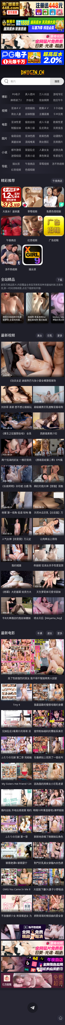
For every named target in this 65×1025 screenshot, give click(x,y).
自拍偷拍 (30, 108)
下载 (59, 279)
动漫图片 (58, 136)
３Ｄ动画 (58, 108)
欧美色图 (44, 136)
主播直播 (44, 114)
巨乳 (49, 335)
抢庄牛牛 (58, 100)
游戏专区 (58, 94)
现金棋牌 (44, 100)
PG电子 (16, 94)
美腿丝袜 (16, 141)
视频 (4, 110)
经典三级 (30, 128)
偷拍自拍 (30, 122)
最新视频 (8, 335)
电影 (4, 124)
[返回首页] (60, 1018)
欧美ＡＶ (44, 108)
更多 (59, 335)
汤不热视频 (58, 163)
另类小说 (30, 155)
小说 (4, 152)
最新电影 (8, 633)
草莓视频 (44, 163)
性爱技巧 (58, 155)
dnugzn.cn (32, 72)
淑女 (49, 633)
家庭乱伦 (30, 149)
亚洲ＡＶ (16, 108)
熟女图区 (44, 141)
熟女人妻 (16, 114)
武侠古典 (58, 149)
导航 (4, 166)
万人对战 (44, 94)
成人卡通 (44, 122)
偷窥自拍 (16, 136)
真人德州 (30, 94)
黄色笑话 (44, 155)
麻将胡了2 (16, 100)
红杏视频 (16, 169)
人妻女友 (44, 149)
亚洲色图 (30, 136)
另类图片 (58, 141)
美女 (39, 335)
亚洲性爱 (16, 122)
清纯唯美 (30, 141)
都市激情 (16, 149)
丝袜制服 (30, 114)
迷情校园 (16, 155)
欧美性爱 (58, 122)
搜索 (57, 81)
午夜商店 (30, 163)
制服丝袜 (16, 128)
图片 (4, 138)
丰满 (39, 633)
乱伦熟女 (44, 128)
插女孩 (16, 163)
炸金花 (30, 100)
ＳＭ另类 (58, 114)
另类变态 (58, 128)
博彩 (4, 97)
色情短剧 (30, 169)
